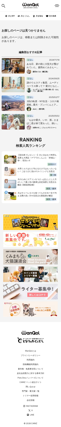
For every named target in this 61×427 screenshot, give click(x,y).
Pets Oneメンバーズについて (30, 378)
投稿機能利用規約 (30, 364)
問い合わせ (30, 386)
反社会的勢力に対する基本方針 (30, 373)
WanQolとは (30, 351)
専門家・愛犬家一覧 (30, 391)
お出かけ (52, 164)
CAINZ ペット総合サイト (31, 382)
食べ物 (53, 175)
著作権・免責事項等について (30, 369)
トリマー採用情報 (30, 395)
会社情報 (30, 400)
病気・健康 (51, 188)
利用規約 (30, 360)
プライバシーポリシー (30, 355)
